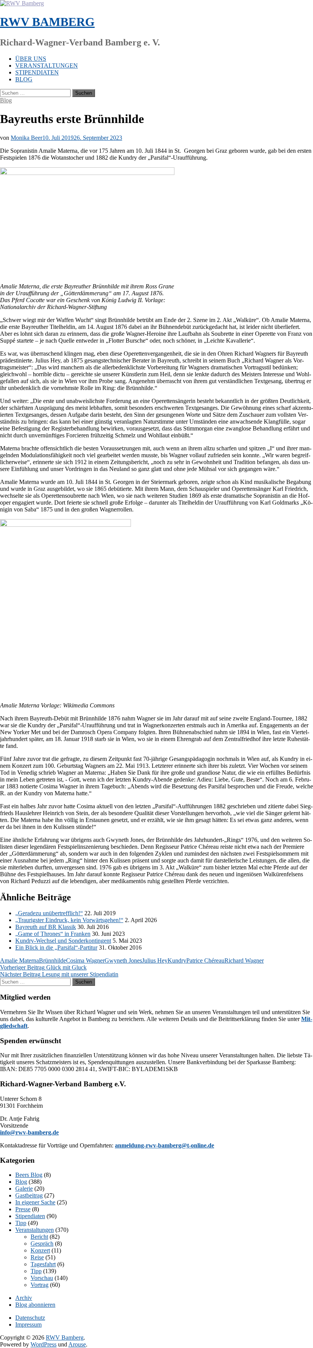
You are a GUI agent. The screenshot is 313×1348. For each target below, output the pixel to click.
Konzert (40, 1250)
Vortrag (39, 1285)
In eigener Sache (35, 1202)
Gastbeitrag (29, 1195)
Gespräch (42, 1243)
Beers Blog (28, 1175)
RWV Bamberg (47, 22)
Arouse (77, 1344)
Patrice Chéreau (205, 960)
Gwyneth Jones (123, 960)
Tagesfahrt (43, 1264)
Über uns (30, 58)
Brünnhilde (52, 960)
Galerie (24, 1188)
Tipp (20, 1223)
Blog (23, 79)
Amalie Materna (19, 960)
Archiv (23, 1298)
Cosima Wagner (85, 960)
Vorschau (42, 1278)
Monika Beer (26, 137)
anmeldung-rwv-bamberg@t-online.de (164, 1145)
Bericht (39, 1236)
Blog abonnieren (35, 1304)
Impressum (28, 1324)
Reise (37, 1257)
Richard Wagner (244, 960)
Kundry (177, 960)
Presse (23, 1209)
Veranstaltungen (46, 65)
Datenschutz (30, 1317)
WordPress (43, 1344)
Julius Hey (155, 960)
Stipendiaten (37, 72)
